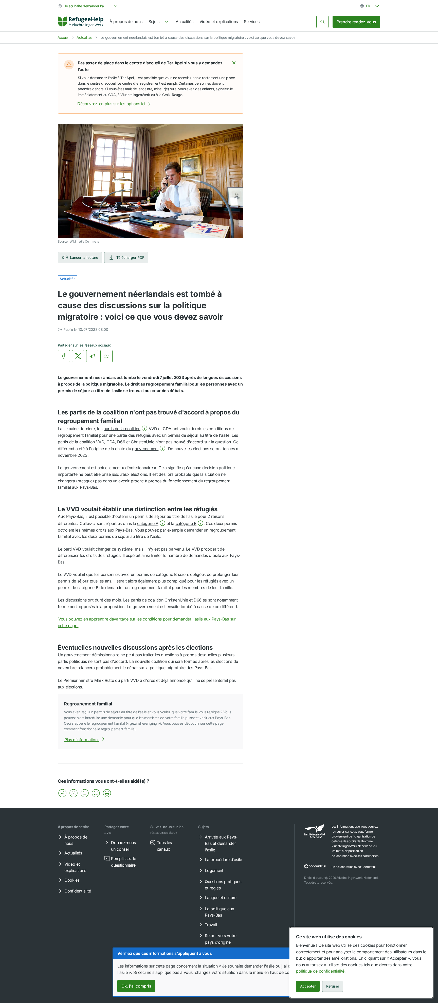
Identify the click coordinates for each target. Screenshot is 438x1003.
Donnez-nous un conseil (123, 846)
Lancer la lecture (84, 257)
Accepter (308, 986)
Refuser (332, 986)
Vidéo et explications (218, 21)
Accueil (63, 37)
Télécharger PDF (130, 257)
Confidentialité (77, 890)
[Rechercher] (322, 22)
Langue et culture (220, 897)
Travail (211, 924)
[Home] (80, 21)
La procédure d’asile (223, 859)
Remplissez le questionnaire (123, 862)
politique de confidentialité (320, 971)
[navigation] (159, 22)
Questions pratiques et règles (223, 885)
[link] (80, 21)
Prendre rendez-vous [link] (356, 21)
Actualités (184, 21)
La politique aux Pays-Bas (219, 912)
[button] (234, 63)
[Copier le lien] (106, 356)
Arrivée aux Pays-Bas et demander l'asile (221, 843)
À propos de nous (126, 21)
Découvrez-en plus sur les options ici (111, 103)
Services (251, 21)
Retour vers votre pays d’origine (220, 939)
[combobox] (88, 6)
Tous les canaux (164, 846)
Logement (214, 870)
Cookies (72, 880)
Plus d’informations (81, 739)
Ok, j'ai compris (136, 986)
